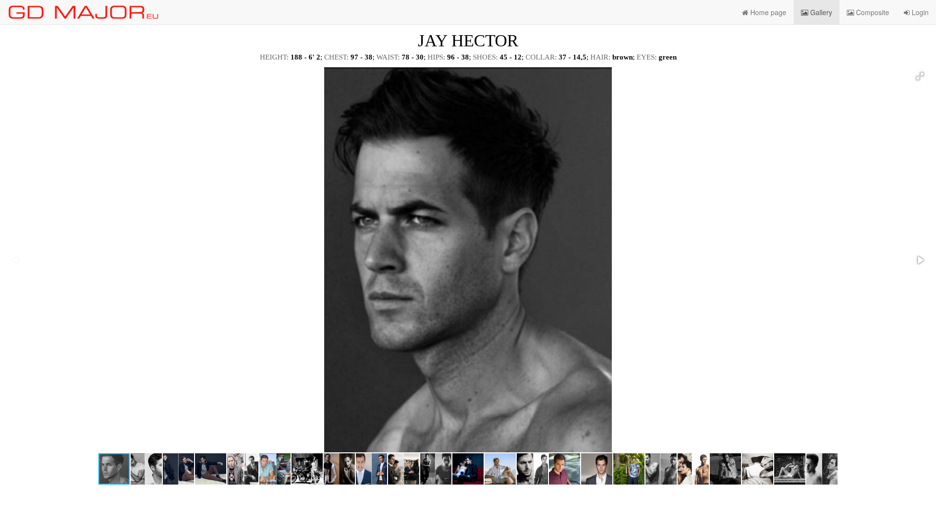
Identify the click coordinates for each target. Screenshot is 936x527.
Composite (871, 12)
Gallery (820, 12)
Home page (767, 12)
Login (919, 12)
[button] (920, 76)
